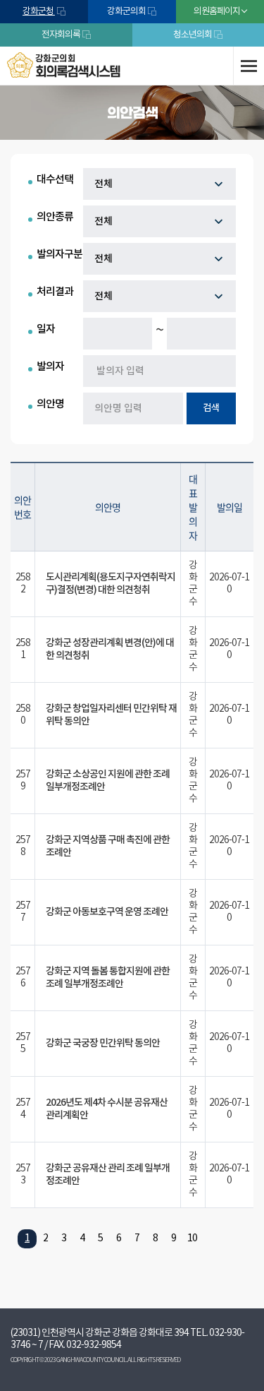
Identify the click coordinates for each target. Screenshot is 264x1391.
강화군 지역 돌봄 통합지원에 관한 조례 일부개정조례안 (108, 977)
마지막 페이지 (236, 1238)
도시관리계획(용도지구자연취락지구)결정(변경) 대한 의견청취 (110, 583)
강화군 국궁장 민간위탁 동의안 (103, 1043)
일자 (46, 329)
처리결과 (55, 292)
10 (192, 1238)
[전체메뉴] (248, 66)
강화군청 (39, 11)
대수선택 (55, 180)
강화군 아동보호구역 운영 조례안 (107, 912)
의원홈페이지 (217, 11)
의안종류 (55, 217)
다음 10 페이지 (210, 1238)
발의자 (50, 367)
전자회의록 (61, 35)
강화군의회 (126, 11)
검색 (211, 408)
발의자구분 (59, 255)
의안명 (50, 404)
